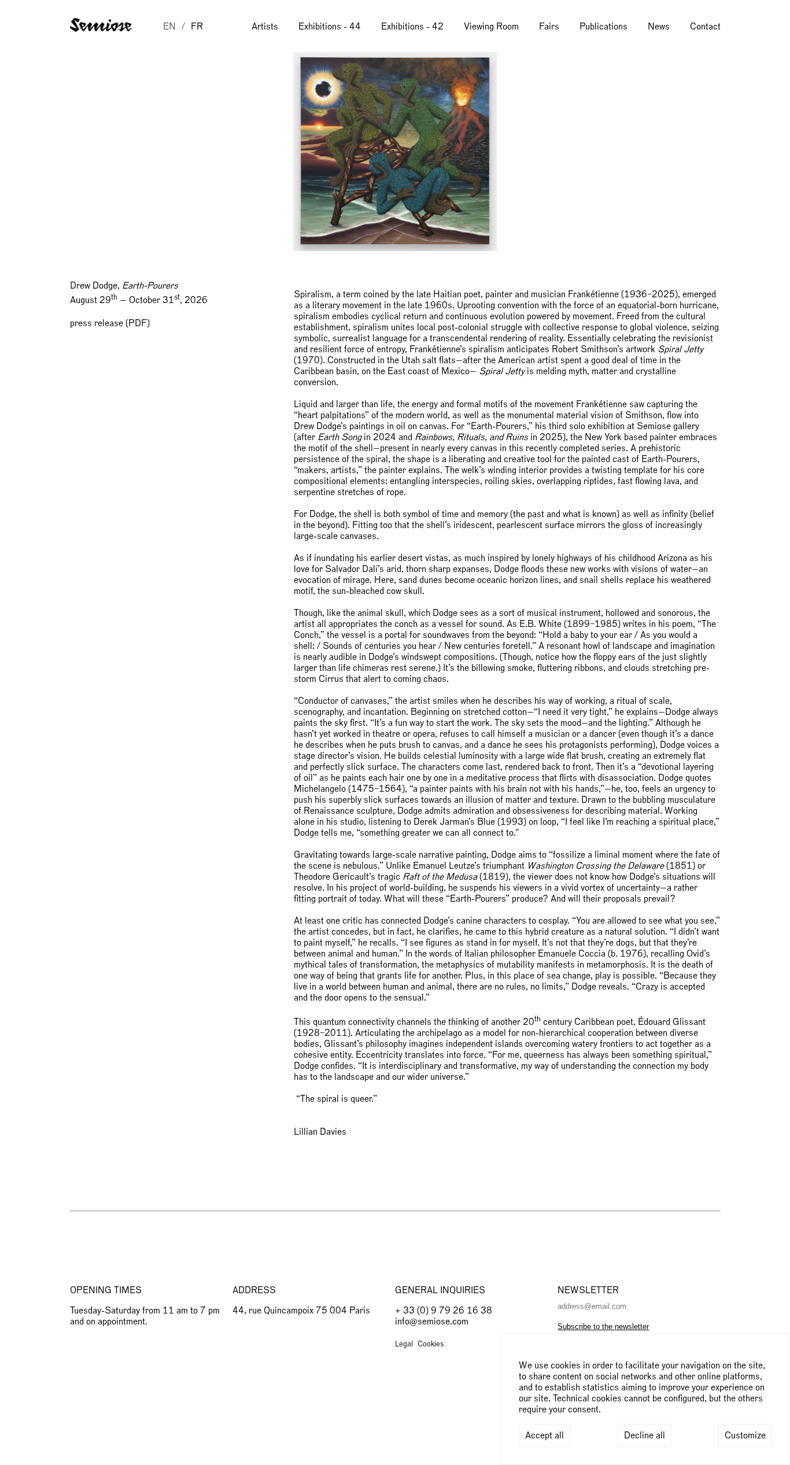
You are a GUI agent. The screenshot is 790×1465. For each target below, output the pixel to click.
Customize (745, 1435)
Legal (404, 1344)
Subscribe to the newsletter (603, 1326)
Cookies (431, 1344)
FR (197, 26)
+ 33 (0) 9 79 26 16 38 (443, 1310)
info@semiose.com (431, 1321)
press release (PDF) (110, 323)
